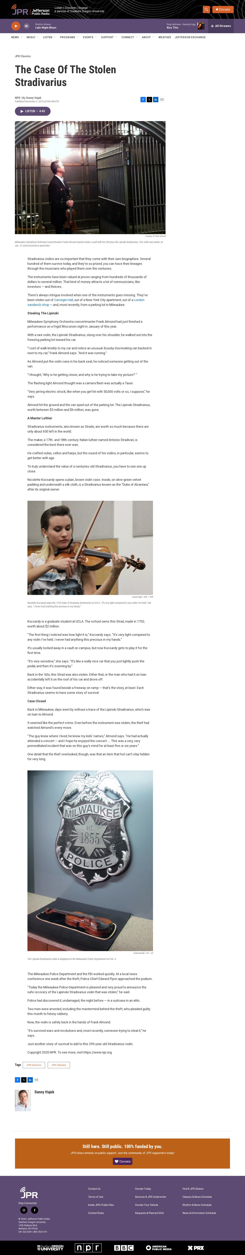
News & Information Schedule (199, 1213)
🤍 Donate (123, 1161)
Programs (67, 37)
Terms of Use (95, 1197)
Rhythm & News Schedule (197, 1205)
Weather (165, 37)
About (146, 37)
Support (107, 37)
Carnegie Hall (63, 300)
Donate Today (143, 1189)
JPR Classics (23, 56)
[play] (16, 26)
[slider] (32, 26)
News (15, 37)
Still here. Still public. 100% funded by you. (122, 1146)
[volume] (26, 26)
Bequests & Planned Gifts (149, 1213)
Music (31, 37)
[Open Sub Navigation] (21, 37)
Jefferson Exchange (190, 37)
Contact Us (94, 1189)
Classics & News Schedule (197, 1197)
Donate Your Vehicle (146, 1205)
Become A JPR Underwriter (150, 1197)
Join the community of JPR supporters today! (146, 1153)
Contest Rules (96, 1213)
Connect (127, 37)
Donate (224, 9)
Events (88, 37)
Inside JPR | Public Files (101, 1205)
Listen (47, 37)
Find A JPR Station (193, 1189)
